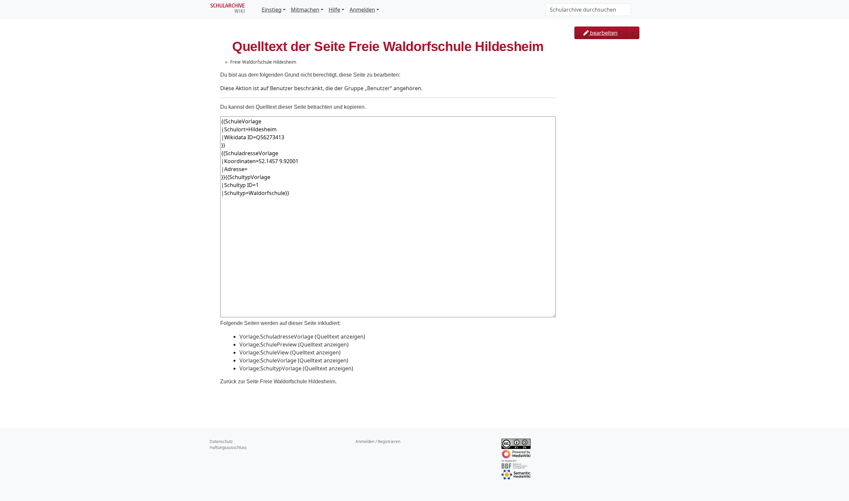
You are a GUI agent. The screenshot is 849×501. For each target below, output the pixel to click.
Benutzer (378, 88)
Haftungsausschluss (228, 447)
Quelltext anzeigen (339, 336)
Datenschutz (221, 441)
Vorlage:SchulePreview (268, 344)
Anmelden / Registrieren (378, 441)
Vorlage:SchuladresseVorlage (276, 336)
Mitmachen (305, 9)
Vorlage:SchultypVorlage (270, 368)
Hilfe (334, 9)
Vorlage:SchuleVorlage (267, 360)
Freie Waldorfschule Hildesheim (263, 62)
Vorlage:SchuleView (264, 352)
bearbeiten (603, 32)
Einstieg (272, 9)
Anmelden (362, 9)
